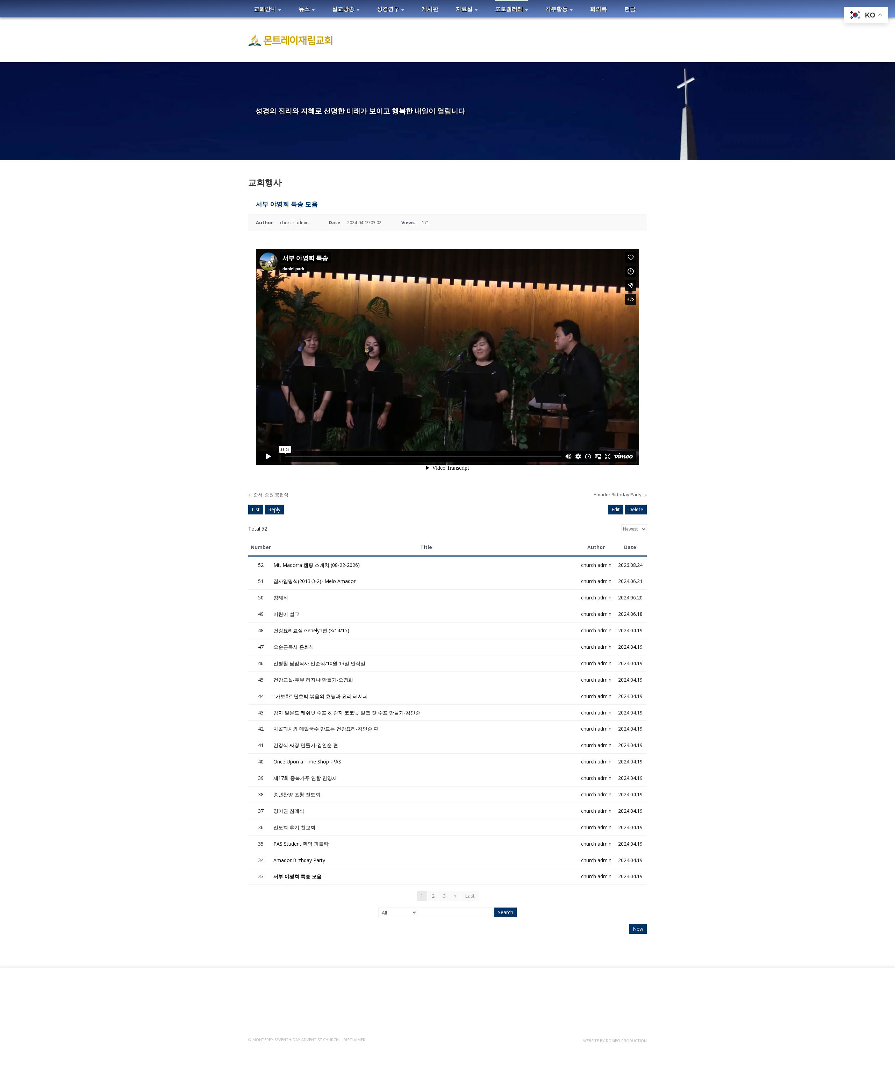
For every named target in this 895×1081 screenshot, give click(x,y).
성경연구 (389, 9)
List (256, 509)
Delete (635, 509)
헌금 (630, 9)
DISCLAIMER (354, 1039)
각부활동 (557, 9)
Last (470, 895)
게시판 (430, 9)
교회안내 (266, 9)
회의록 (598, 9)
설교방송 (344, 9)
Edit (615, 509)
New (638, 928)
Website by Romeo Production (615, 1040)
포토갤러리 (509, 9)
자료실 (465, 9)
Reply (274, 509)
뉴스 (305, 9)
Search (505, 912)
